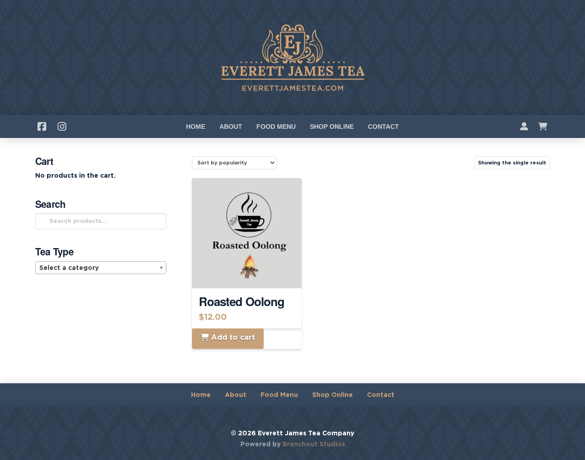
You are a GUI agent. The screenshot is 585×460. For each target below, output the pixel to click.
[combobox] (101, 267)
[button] (543, 126)
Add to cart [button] (250, 273)
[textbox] (101, 268)
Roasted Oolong (241, 301)
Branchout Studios (313, 444)
